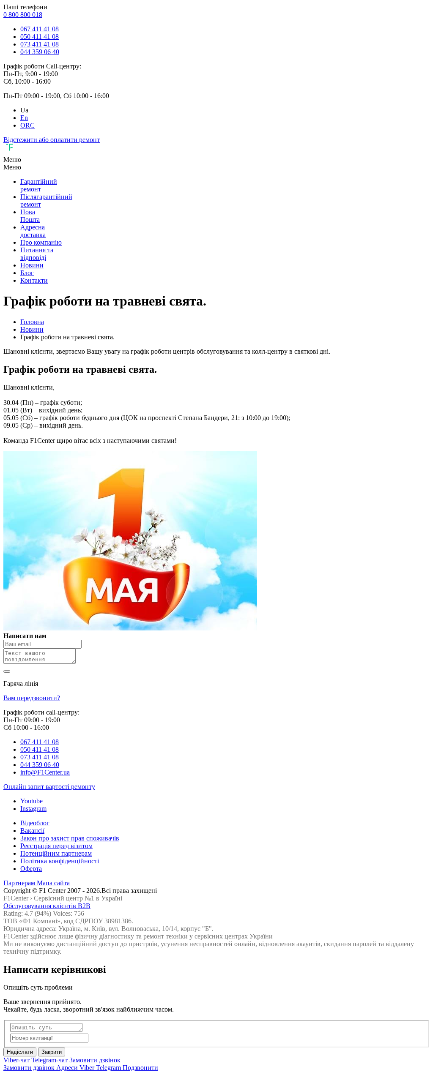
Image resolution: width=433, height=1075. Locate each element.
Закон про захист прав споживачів (69, 838)
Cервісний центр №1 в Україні (78, 898)
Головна (32, 321)
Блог (27, 272)
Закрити (51, 1052)
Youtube (31, 801)
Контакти (34, 280)
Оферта (31, 868)
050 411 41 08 (39, 36)
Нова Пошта (30, 215)
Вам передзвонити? (31, 697)
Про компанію (41, 242)
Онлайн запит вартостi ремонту (49, 786)
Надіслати (20, 1052)
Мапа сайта (53, 883)
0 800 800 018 (22, 14)
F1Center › (17, 898)
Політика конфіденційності (59, 861)
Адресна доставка (33, 231)
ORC (27, 125)
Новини (32, 265)
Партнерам (20, 883)
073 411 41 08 (39, 44)
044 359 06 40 (39, 51)
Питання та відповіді (36, 253)
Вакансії (32, 830)
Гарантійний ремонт (38, 185)
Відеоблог (34, 823)
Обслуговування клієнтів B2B (46, 905)
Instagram (33, 808)
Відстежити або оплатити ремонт (51, 139)
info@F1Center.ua (45, 772)
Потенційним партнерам (56, 853)
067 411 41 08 (39, 29)
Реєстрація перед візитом (56, 845)
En (24, 117)
